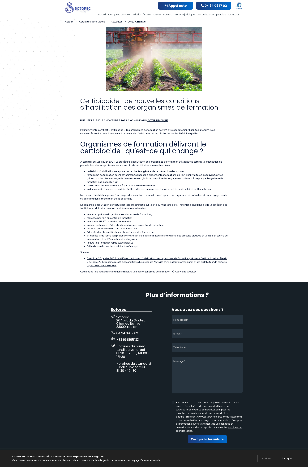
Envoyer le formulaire (207, 439)
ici (116, 182)
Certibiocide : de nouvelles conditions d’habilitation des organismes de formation (125, 271)
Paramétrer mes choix (152, 460)
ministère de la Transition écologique (181, 205)
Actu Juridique (157, 120)
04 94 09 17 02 (127, 333)
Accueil (69, 21)
